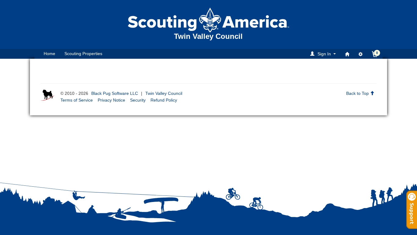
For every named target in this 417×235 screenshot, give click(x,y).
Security (138, 100)
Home (49, 53)
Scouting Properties (83, 53)
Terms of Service (76, 100)
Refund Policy (163, 100)
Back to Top (358, 93)
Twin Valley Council (163, 93)
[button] (323, 53)
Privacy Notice (111, 100)
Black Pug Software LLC (114, 93)
